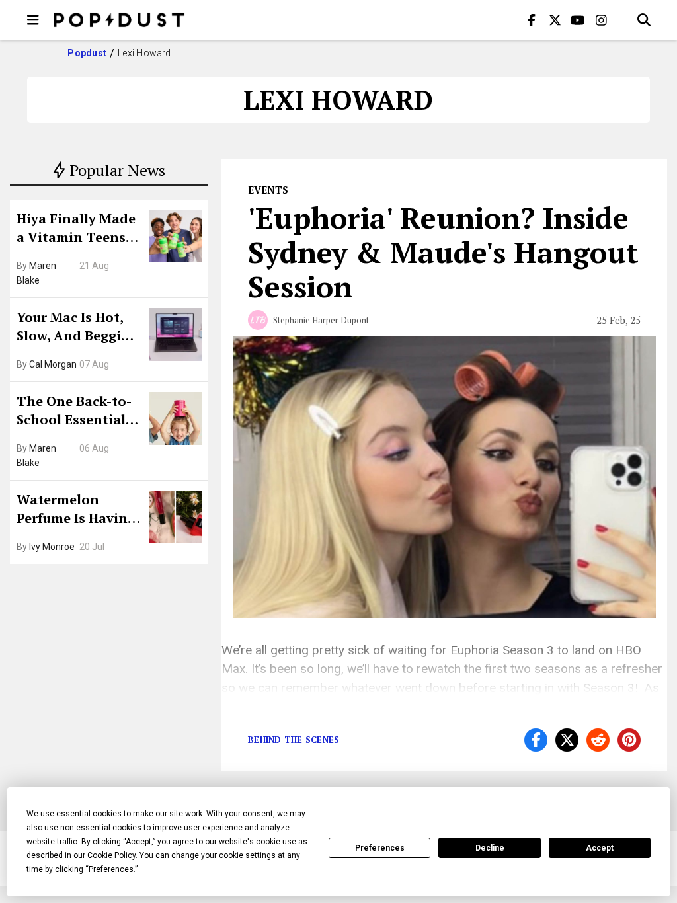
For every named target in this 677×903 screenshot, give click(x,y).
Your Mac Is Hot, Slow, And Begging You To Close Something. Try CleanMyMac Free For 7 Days (77, 328)
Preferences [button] (111, 869)
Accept (600, 848)
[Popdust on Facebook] (531, 20)
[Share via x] (566, 740)
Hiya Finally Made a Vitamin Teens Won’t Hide (76, 229)
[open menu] (33, 20)
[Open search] (644, 20)
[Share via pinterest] (629, 740)
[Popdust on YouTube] (578, 20)
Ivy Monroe (52, 546)
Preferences (380, 848)
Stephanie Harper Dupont (321, 320)
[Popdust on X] (555, 20)
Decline (489, 848)
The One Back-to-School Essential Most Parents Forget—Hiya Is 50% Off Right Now (78, 412)
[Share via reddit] (598, 740)
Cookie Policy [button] (111, 855)
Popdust (86, 53)
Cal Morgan (53, 364)
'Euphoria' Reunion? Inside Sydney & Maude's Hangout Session (443, 252)
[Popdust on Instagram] (601, 20)
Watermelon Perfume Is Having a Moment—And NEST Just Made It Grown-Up (76, 510)
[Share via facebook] (535, 740)
